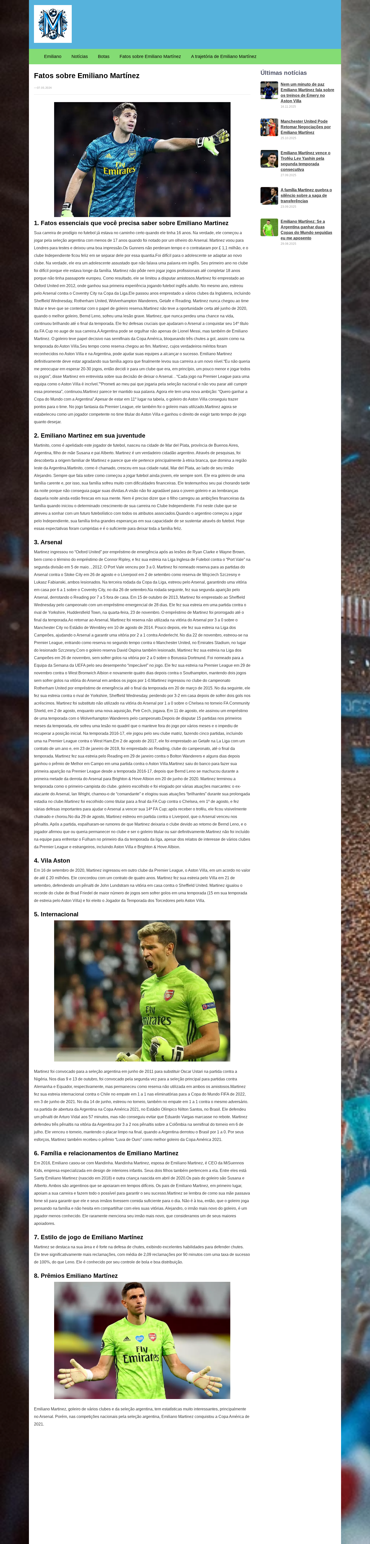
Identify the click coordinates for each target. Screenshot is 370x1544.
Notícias (79, 56)
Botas (103, 56)
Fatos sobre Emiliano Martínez (150, 56)
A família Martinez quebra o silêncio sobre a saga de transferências (306, 195)
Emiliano (52, 56)
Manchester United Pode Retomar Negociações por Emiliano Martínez (306, 127)
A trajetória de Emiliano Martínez (223, 56)
